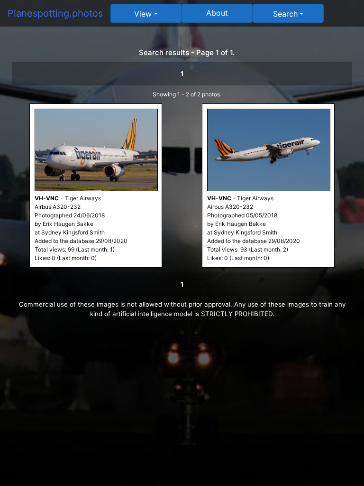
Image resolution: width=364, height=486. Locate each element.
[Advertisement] (182, 394)
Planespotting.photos (55, 13)
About (217, 13)
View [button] (143, 14)
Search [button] (285, 14)
